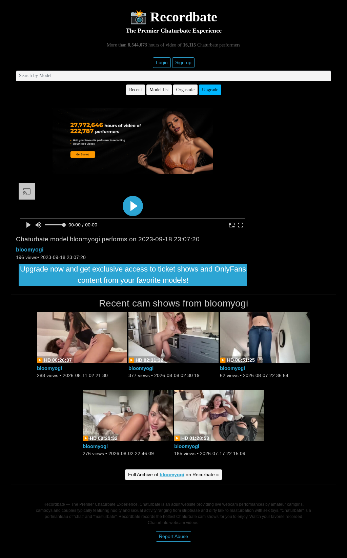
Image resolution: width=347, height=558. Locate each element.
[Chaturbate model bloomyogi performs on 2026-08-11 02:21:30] (82, 337)
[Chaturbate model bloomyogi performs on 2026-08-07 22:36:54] (265, 337)
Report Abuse (173, 536)
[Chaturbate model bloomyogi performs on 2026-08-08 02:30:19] (173, 337)
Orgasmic (185, 89)
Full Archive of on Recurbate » (173, 474)
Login (162, 62)
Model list (159, 89)
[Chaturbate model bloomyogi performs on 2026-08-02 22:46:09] (128, 415)
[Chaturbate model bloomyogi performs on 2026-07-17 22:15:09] (219, 415)
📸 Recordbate (173, 16)
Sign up (183, 62)
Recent (135, 89)
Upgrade (210, 89)
